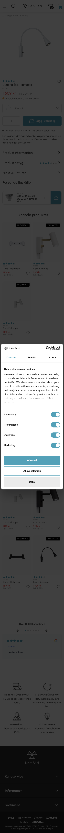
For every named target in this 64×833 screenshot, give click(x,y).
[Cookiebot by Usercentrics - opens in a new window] (46, 348)
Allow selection (32, 470)
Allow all (32, 460)
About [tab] (52, 357)
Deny (32, 481)
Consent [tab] (11, 357)
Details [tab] (32, 357)
